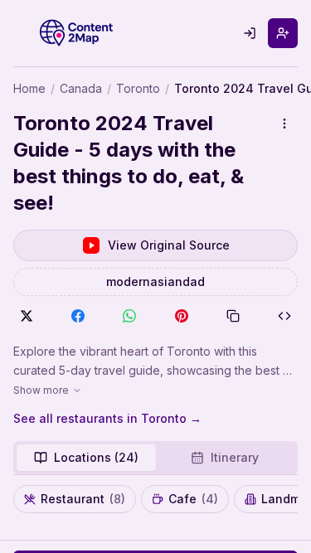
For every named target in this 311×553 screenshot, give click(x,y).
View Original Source (169, 245)
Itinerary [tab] (235, 457)
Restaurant (83, 499)
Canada (81, 88)
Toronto (138, 88)
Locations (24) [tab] (96, 457)
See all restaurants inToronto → (107, 418)
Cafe (193, 499)
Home (29, 88)
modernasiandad (155, 281)
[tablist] (155, 457)
